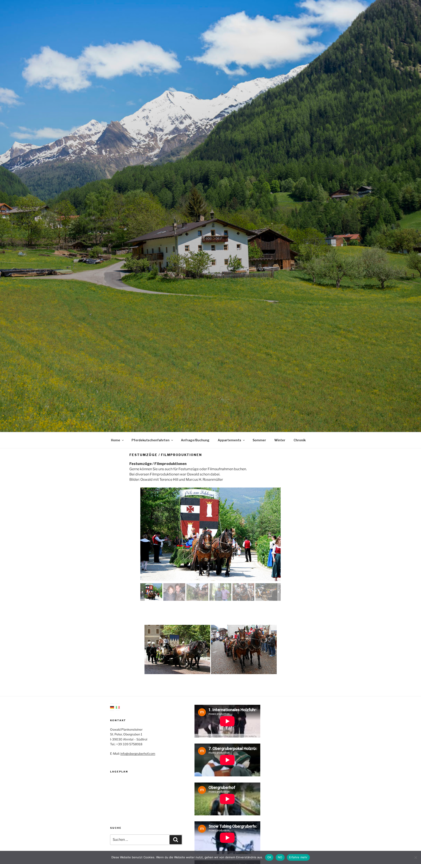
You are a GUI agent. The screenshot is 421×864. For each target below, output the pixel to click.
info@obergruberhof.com (137, 753)
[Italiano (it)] (118, 707)
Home (115, 440)
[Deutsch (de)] (112, 707)
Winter (279, 440)
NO (280, 857)
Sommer (259, 440)
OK (269, 857)
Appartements (229, 440)
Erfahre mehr (298, 857)
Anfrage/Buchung (195, 440)
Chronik (300, 440)
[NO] (415, 857)
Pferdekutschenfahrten (150, 440)
